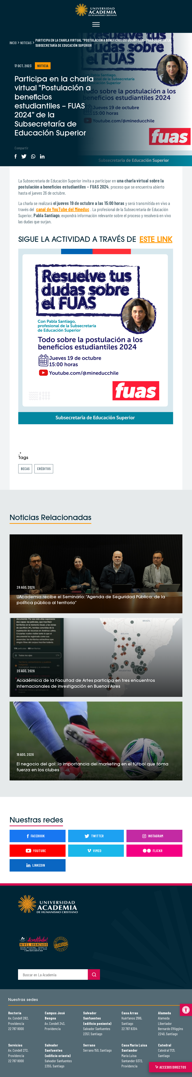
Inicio (13, 42)
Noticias (26, 42)
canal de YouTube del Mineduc (62, 209)
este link (156, 240)
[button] (186, 1010)
